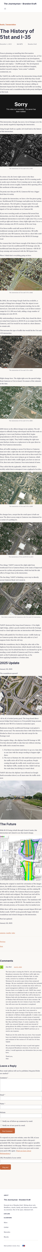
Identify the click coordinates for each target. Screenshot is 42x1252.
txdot (13, 932)
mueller (8, 932)
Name (2, 1103)
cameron (2, 932)
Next (1, 946)
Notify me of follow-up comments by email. (17, 1120)
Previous (2, 941)
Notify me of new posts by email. (13, 1125)
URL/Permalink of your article (10, 1157)
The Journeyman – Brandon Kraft (20, 3)
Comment (4, 1077)
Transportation (10, 24)
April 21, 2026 (18, 966)
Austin (2, 24)
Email (2, 1094)
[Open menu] (5, 8)
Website (3, 1112)
